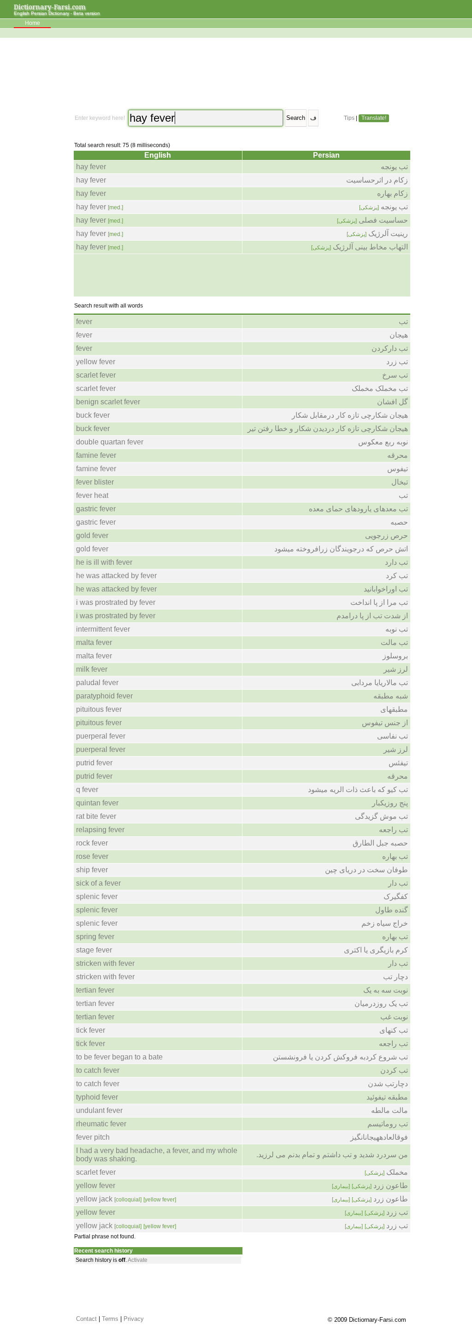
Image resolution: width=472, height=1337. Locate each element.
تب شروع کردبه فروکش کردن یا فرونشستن (340, 1057)
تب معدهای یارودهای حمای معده (358, 509)
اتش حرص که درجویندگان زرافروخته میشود (341, 549)
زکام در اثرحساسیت (377, 180)
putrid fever (94, 763)
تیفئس (398, 763)
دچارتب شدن (388, 1084)
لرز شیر (396, 669)
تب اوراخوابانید (386, 589)
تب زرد (397, 362)
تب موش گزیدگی (381, 816)
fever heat (92, 495)
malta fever (94, 642)
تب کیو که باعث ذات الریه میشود (358, 789)
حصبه (399, 522)
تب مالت (394, 642)
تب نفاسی (392, 736)
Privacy (134, 1318)
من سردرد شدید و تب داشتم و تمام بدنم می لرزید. (332, 1155)
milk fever (91, 669)
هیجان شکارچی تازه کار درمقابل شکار (350, 415)
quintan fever (97, 803)
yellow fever (95, 362)
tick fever (90, 1030)
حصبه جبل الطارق (380, 843)
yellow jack (126, 1199)
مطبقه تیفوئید (387, 1097)
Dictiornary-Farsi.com (50, 7)
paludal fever (97, 682)
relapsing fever (100, 830)
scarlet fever (96, 375)
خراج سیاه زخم (384, 923)
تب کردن (394, 1070)
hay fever (91, 167)
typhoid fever (97, 1097)
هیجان (398, 335)
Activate (138, 1260)
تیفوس (397, 469)
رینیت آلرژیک (377, 233)
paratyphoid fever (104, 696)
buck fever (93, 415)
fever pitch (93, 1137)
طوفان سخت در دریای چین (366, 870)
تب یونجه (394, 167)
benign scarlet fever (108, 402)
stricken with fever (105, 963)
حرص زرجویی (386, 535)
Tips (349, 118)
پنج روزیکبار (390, 803)
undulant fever (99, 1110)
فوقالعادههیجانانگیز (379, 1137)
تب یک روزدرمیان (381, 1003)
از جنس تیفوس (385, 723)
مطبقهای (394, 709)
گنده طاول (391, 910)
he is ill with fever (104, 562)
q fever (87, 789)
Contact (86, 1318)
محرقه (397, 455)
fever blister (95, 482)
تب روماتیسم (387, 1124)
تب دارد (396, 562)
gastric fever (96, 509)
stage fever (94, 950)
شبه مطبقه (390, 696)
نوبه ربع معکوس (383, 442)
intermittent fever (103, 629)
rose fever (92, 856)
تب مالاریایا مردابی (379, 682)
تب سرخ (395, 375)
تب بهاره (395, 856)
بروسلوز (395, 656)
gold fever (92, 535)
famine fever (96, 455)
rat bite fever (96, 816)
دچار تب (395, 977)
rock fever (92, 843)
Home (32, 23)
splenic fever (97, 896)
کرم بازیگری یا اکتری (376, 950)
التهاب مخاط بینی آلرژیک (359, 247)
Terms (110, 1318)
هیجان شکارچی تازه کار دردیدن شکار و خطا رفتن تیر (328, 428)
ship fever (92, 870)
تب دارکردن (390, 348)
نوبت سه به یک (385, 990)
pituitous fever (99, 709)
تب (403, 321)
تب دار (398, 883)
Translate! (373, 118)
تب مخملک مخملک (380, 388)
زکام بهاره (392, 193)
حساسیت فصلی (372, 220)
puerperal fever (100, 736)
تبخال (399, 482)
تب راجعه (393, 830)
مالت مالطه (389, 1110)
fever (84, 321)
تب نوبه (396, 629)
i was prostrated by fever (115, 602)
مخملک (386, 1172)
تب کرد (397, 576)
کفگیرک (396, 896)
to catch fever (97, 1070)
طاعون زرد (370, 1185)
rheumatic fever (101, 1124)
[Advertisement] (241, 74)
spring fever (95, 937)
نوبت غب (394, 1017)
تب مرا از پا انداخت (379, 602)
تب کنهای (393, 1030)
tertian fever (95, 990)
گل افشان (392, 402)
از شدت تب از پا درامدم (372, 616)
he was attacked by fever (116, 576)
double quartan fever (109, 442)
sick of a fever (98, 883)
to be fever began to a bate (119, 1057)
